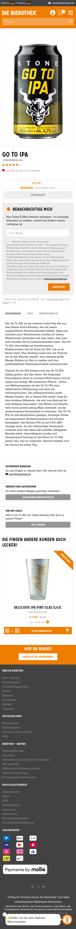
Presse (6, 691)
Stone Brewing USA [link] (12, 160)
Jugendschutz (11, 791)
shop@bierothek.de (63, 3)
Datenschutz (10, 813)
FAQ (5, 736)
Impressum (9, 809)
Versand (7, 731)
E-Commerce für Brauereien (19, 777)
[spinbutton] (12, 631)
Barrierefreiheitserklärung (18, 822)
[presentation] (5, 593)
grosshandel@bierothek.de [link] (38, 497)
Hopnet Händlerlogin (15, 772)
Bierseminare (10, 723)
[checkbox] (38, 260)
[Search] (69, 21)
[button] (17, 630)
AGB (5, 800)
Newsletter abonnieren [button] (38, 656)
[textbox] (38, 233)
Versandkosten (55, 299)
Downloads (9, 699)
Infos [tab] (30, 313)
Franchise (8, 755)
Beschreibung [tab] (13, 313)
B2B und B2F (10, 764)
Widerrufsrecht (11, 804)
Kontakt (7, 704)
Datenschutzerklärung (55, 278)
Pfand (5, 302)
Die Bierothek (19, 13)
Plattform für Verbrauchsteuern (21, 768)
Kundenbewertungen (15, 818)
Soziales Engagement (15, 686)
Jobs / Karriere (11, 677)
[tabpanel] (38, 388)
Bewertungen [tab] (48, 313)
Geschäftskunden (13, 750)
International (23, 731)
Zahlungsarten (11, 727)
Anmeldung (59, 286)
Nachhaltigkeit (11, 682)
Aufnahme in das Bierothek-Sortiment (26, 759)
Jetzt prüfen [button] (38, 524)
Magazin (7, 695)
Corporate (8, 708)
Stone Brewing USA (37, 612)
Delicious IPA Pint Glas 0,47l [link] (38, 607)
